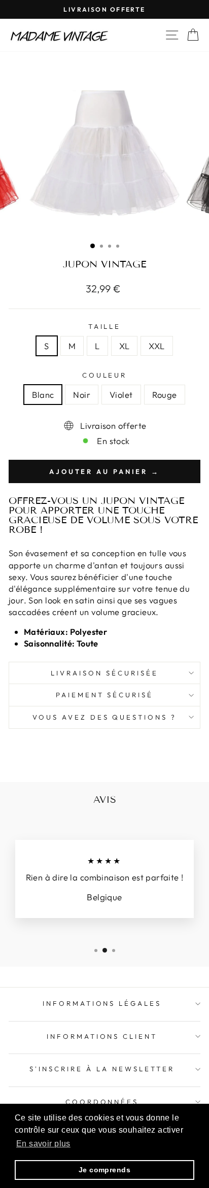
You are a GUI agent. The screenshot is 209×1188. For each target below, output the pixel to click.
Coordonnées (102, 1102)
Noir (81, 394)
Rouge (164, 394)
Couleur (104, 375)
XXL (156, 346)
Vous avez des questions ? (104, 717)
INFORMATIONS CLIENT (102, 1036)
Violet (121, 394)
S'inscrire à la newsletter (101, 1069)
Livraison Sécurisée (104, 673)
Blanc (43, 394)
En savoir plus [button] (43, 1143)
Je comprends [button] (104, 1170)
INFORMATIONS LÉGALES (102, 1003)
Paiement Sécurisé (105, 695)
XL (124, 346)
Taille (104, 326)
